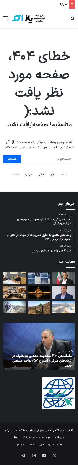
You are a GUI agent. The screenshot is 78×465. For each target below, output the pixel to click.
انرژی (41, 174)
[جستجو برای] (72, 20)
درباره (53, 174)
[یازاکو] (28, 18)
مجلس (15, 174)
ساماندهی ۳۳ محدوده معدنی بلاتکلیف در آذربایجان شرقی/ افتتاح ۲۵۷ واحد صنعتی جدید (42, 360)
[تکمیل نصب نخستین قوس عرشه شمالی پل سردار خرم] (63, 307)
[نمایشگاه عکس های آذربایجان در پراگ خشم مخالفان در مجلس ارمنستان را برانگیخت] (39, 278)
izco (17, 438)
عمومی (29, 174)
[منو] (5, 20)
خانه (64, 174)
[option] (39, 346)
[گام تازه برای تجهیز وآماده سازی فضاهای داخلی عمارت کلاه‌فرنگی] (39, 292)
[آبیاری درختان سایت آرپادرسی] (39, 307)
